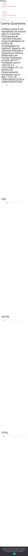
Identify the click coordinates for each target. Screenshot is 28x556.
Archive (5, 4)
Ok (14, 553)
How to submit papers (9, 6)
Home (4, 2)
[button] (14, 10)
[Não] (25, 551)
